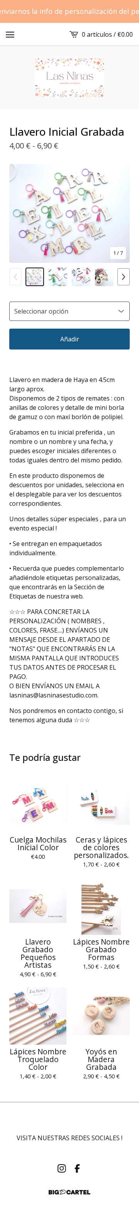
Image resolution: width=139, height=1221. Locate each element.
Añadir (69, 339)
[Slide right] (123, 276)
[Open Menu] (10, 34)
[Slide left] (15, 276)
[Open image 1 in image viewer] (69, 213)
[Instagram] (62, 1168)
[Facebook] (77, 1168)
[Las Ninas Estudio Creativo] (69, 77)
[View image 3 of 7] (81, 277)
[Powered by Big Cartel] (69, 1192)
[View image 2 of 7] (58, 277)
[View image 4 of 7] (104, 277)
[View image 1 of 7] (34, 277)
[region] (69, 11)
